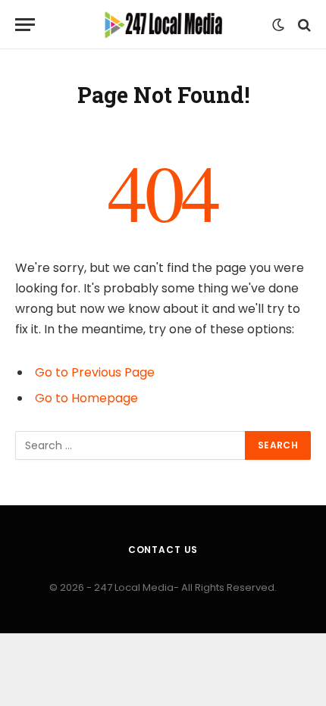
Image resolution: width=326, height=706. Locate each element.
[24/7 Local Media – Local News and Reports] (163, 24)
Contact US (163, 549)
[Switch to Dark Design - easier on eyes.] (278, 25)
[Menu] (25, 25)
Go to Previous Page (95, 372)
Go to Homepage (86, 398)
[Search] (303, 25)
